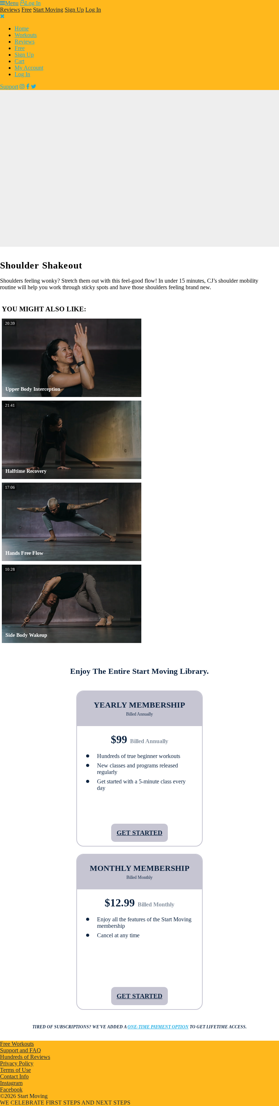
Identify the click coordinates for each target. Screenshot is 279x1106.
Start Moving (48, 10)
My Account (29, 68)
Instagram (11, 1083)
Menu (12, 3)
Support (9, 86)
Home (22, 28)
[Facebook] (27, 86)
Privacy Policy (16, 1063)
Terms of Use (15, 1070)
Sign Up (74, 10)
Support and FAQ (20, 1050)
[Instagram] (22, 86)
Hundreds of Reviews (25, 1057)
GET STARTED (139, 832)
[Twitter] (33, 86)
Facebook (11, 1089)
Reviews (10, 10)
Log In (33, 3)
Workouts (26, 35)
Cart (19, 61)
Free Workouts (17, 1044)
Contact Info (14, 1076)
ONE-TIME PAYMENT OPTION (158, 1026)
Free (26, 10)
